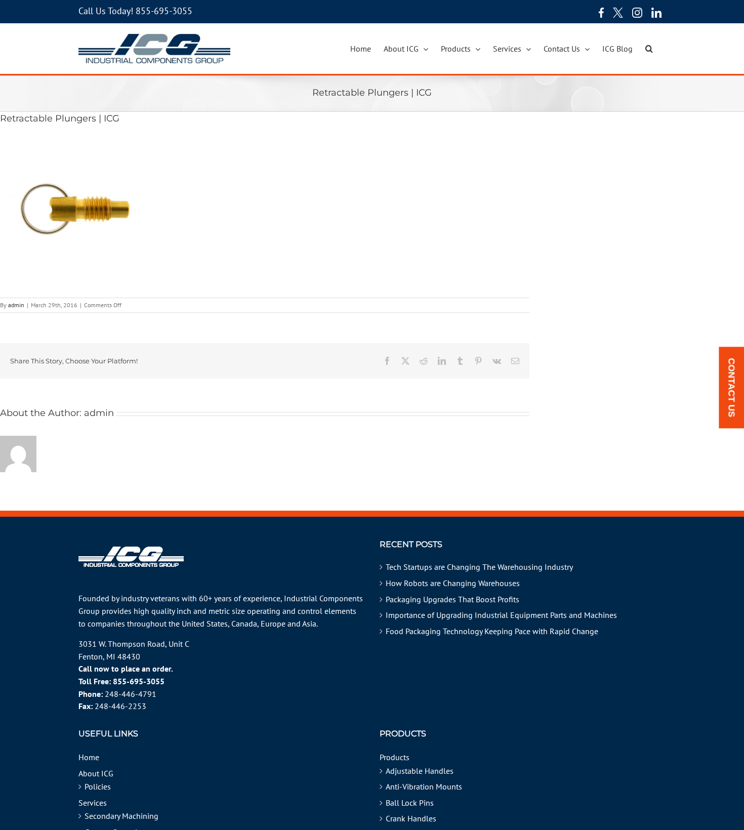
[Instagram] (637, 13)
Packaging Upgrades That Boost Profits (452, 599)
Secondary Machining (121, 816)
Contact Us (731, 388)
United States (205, 623)
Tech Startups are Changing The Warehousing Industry (479, 567)
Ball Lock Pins (410, 803)
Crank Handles (411, 818)
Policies (98, 786)
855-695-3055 (164, 11)
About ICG (95, 773)
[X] (618, 13)
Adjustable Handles (419, 771)
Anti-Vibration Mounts (424, 786)
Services (92, 803)
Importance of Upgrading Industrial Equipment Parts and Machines (501, 615)
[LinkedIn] (656, 13)
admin (16, 305)
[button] (649, 48)
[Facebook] (599, 13)
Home (88, 757)
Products (394, 757)
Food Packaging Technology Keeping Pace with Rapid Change (492, 631)
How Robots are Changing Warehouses (453, 583)
